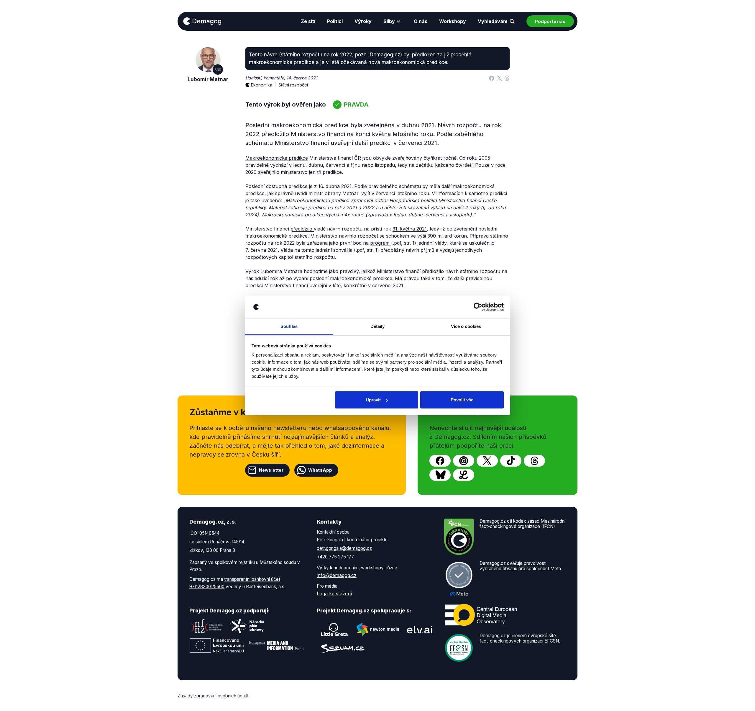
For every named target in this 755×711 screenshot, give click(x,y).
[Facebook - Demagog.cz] (440, 461)
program (380, 243)
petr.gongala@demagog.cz (344, 548)
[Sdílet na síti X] (499, 77)
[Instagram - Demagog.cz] (463, 461)
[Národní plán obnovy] (247, 626)
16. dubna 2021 (335, 186)
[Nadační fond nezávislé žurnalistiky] (207, 626)
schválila (343, 250)
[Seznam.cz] (342, 648)
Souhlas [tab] (289, 326)
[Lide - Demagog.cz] (463, 475)
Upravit (373, 399)
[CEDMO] (481, 615)
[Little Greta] (334, 629)
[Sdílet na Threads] (507, 77)
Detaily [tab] (377, 326)
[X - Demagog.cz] (487, 461)
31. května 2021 (410, 229)
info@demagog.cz (337, 575)
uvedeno (271, 200)
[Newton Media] (378, 629)
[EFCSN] (459, 647)
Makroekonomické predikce (276, 158)
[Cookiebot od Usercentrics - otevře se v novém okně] (478, 307)
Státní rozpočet (293, 84)
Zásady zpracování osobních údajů (213, 696)
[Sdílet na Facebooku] (491, 77)
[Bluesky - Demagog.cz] (440, 475)
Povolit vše (462, 399)
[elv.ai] (419, 630)
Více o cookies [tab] (466, 326)
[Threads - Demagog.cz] (534, 461)
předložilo (302, 229)
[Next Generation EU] (216, 645)
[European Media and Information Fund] (276, 645)
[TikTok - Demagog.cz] (510, 461)
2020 (251, 172)
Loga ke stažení (334, 593)
